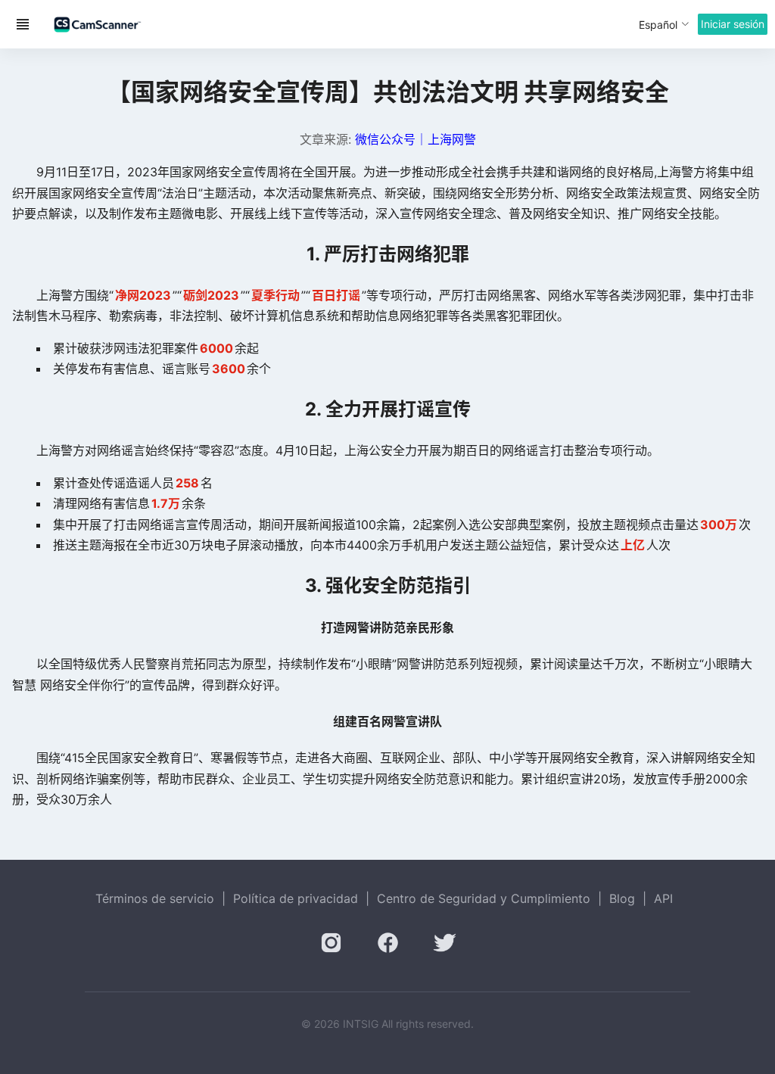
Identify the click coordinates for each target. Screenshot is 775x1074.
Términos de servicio (154, 898)
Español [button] (658, 24)
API (663, 898)
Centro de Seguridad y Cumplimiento (483, 898)
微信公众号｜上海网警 (415, 139)
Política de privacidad (295, 898)
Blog (622, 898)
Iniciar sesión (732, 23)
